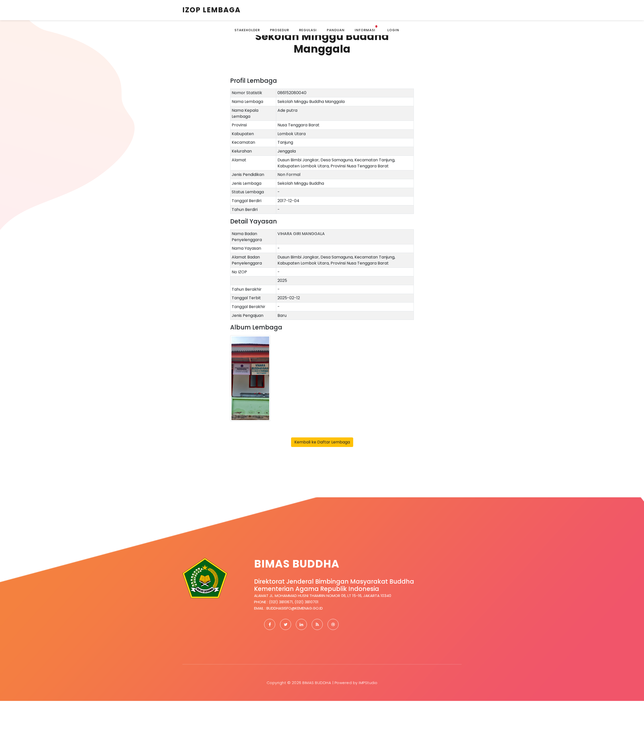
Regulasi (308, 30)
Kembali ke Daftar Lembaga (322, 442)
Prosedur (279, 30)
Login (393, 30)
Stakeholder (247, 30)
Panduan (336, 30)
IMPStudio (368, 682)
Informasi (366, 28)
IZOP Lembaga (211, 10)
